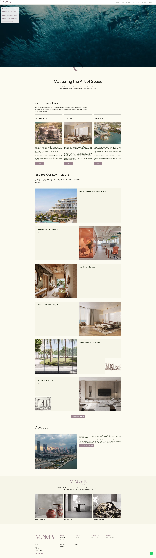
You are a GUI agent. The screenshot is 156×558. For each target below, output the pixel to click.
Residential (62, 542)
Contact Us (144, 2)
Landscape (62, 546)
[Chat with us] (151, 553)
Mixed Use (62, 539)
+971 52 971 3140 (38, 550)
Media (133, 2)
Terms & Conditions (110, 537)
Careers (77, 539)
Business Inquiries (94, 537)
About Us (117, 2)
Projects (122, 2)
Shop (76, 544)
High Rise (62, 544)
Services (128, 2)
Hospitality (62, 537)
